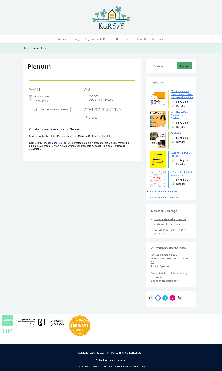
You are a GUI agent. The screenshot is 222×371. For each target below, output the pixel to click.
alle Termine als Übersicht (163, 191)
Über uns (157, 39)
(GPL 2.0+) (141, 367)
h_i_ (112, 367)
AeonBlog (132, 367)
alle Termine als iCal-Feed (164, 197)
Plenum (93, 117)
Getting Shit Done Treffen (180, 154)
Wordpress (86, 367)
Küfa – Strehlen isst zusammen (181, 173)
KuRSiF (93, 96)
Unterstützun (177, 273)
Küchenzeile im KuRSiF (167, 224)
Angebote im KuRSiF (96, 39)
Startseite (62, 39)
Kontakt (141, 39)
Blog (76, 39)
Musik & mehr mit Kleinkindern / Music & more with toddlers (182, 94)
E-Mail (59, 143)
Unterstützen (123, 39)
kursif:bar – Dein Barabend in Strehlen (179, 115)
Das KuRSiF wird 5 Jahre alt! (170, 219)
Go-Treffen (176, 133)
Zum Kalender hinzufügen (52, 109)
